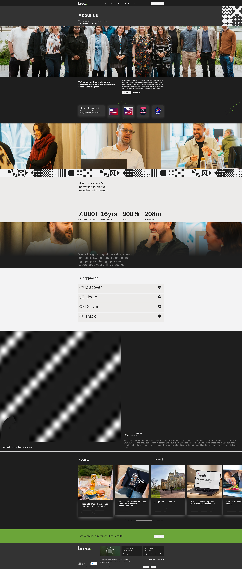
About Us (127, 3)
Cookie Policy (160, 559)
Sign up (125, 553)
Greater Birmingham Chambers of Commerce (83, 564)
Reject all (146, 566)
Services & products (116, 3)
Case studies (104, 3)
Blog (135, 3)
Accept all (153, 566)
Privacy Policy (152, 559)
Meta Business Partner (93, 564)
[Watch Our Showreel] (110, 551)
